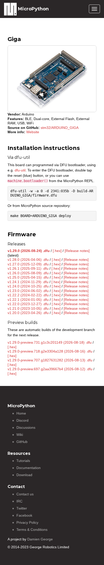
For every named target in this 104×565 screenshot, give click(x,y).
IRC (19, 501)
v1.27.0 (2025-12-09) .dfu (28, 264)
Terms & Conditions (31, 530)
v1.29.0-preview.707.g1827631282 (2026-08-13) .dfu (50, 360)
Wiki (19, 435)
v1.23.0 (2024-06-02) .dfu (28, 291)
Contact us (25, 494)
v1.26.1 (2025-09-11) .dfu (28, 268)
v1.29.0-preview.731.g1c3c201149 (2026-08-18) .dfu (50, 342)
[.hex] (57, 251)
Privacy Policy (27, 522)
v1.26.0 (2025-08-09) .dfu (28, 273)
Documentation (28, 468)
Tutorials (23, 461)
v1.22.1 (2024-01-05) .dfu (28, 300)
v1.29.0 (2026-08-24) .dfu (29, 251)
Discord (22, 420)
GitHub (22, 442)
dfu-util (20, 170)
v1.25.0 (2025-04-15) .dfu (28, 277)
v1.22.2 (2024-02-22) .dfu (28, 295)
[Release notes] (77, 251)
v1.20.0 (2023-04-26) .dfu (28, 313)
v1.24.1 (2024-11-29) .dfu (28, 282)
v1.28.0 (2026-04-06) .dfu (28, 260)
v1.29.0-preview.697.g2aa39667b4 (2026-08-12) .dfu (50, 369)
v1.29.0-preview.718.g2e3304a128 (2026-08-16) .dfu (50, 351)
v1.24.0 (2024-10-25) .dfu (28, 286)
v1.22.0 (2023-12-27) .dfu (28, 304)
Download (24, 475)
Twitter (21, 508)
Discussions (25, 427)
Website (32, 132)
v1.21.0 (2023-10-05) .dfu (28, 308)
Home (21, 413)
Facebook (24, 515)
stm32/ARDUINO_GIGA (60, 128)
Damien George (40, 539)
